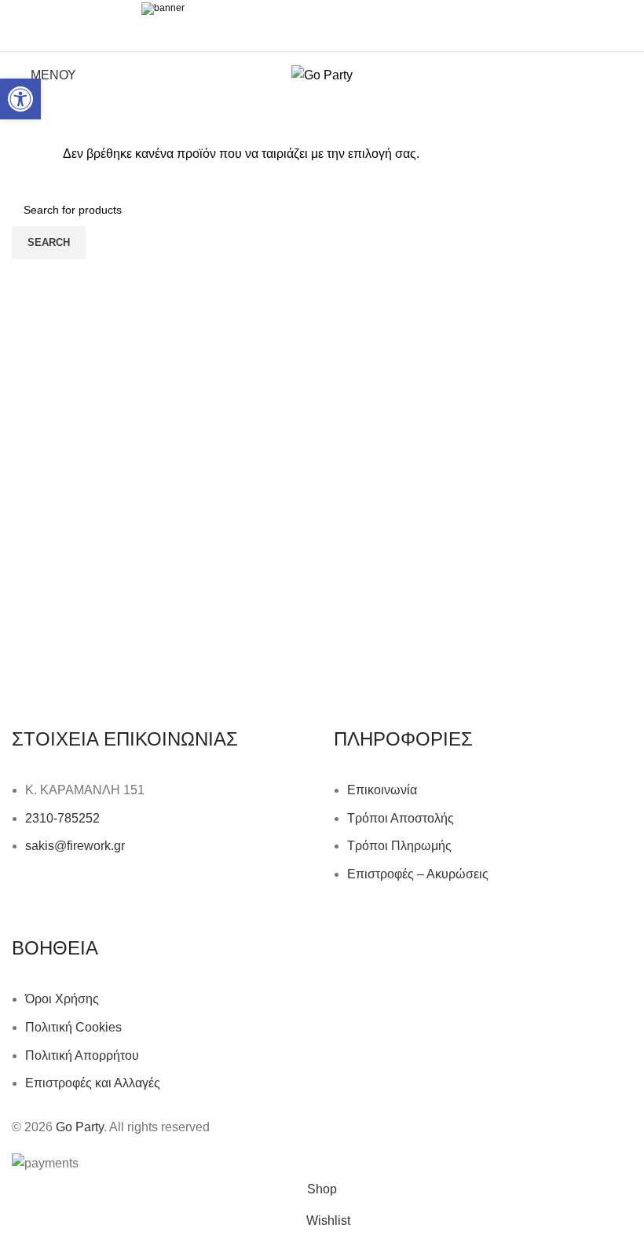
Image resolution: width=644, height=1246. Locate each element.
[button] (20, 99)
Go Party (80, 1127)
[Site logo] (322, 74)
